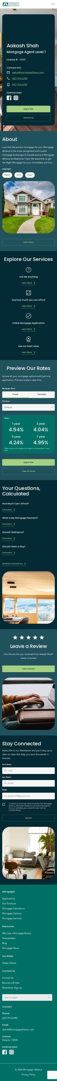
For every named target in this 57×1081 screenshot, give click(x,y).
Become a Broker (11, 983)
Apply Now (28, 109)
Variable (41, 394)
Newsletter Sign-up (12, 987)
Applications (8, 898)
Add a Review (28, 669)
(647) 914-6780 (19, 78)
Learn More (28, 242)
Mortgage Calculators (13, 908)
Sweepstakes (8, 938)
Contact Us (8, 978)
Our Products (9, 903)
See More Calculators (12, 563)
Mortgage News (10, 948)
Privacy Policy (28, 1074)
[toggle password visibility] (49, 997)
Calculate (7, 510)
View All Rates (28, 471)
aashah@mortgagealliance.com (28, 72)
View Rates (28, 118)
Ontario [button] (8, 407)
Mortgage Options (11, 913)
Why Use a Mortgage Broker (16, 933)
